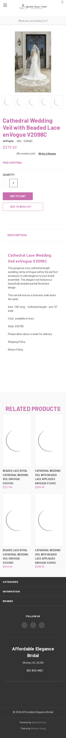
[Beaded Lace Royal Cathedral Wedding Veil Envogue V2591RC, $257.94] (16, 440)
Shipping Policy (16, 341)
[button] (46, 153)
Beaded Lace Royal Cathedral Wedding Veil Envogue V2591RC (15, 477)
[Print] (11, 219)
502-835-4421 (34, 670)
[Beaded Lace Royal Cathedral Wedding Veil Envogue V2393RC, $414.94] (16, 519)
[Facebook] (4, 219)
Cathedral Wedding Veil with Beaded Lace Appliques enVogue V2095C (47, 556)
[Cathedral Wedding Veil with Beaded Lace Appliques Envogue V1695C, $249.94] (49, 440)
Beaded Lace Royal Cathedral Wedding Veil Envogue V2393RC (15, 556)
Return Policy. (15, 349)
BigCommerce (39, 722)
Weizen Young (38, 728)
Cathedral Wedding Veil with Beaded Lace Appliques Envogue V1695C (47, 477)
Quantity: (9, 174)
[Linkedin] (25, 219)
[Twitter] (18, 219)
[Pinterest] (32, 219)
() (62, 1)
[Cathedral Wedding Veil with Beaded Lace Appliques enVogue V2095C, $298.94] (49, 519)
